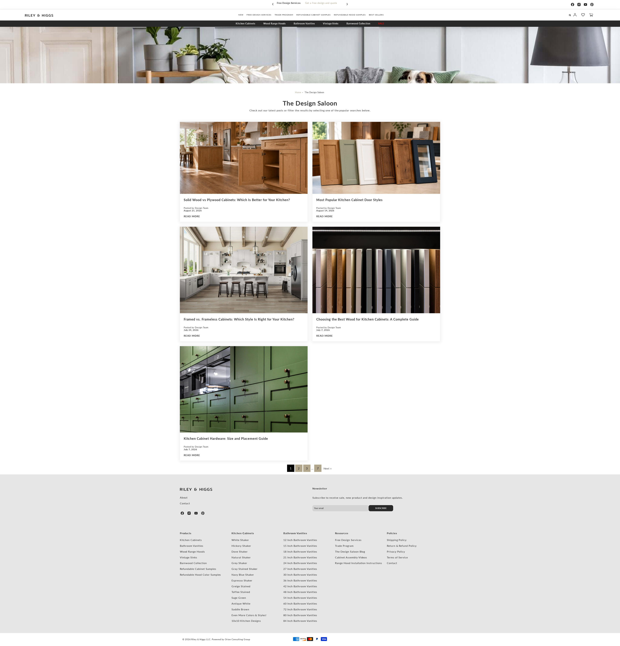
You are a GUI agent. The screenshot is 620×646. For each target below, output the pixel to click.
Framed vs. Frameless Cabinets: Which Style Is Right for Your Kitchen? (239, 319)
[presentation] (273, 3)
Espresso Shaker (242, 580)
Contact (185, 503)
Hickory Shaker (241, 545)
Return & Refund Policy (402, 545)
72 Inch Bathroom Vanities (300, 609)
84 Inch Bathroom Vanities (300, 620)
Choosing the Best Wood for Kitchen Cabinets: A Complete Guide (367, 319)
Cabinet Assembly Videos (351, 557)
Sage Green (239, 597)
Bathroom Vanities (304, 23)
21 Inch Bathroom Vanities (300, 557)
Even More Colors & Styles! (249, 615)
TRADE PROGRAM (284, 15)
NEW (240, 15)
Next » (328, 468)
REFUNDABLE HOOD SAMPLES (350, 15)
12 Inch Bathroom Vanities (300, 539)
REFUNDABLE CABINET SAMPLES (313, 15)
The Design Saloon (314, 92)
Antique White (241, 603)
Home (298, 92)
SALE (381, 23)
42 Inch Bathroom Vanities (300, 586)
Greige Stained (241, 586)
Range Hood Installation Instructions (358, 563)
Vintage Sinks (330, 23)
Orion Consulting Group (237, 639)
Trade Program (344, 545)
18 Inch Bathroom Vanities (300, 551)
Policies (392, 533)
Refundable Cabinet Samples (198, 568)
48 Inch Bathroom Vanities (300, 591)
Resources (341, 533)
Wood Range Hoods (274, 23)
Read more (192, 216)
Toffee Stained (241, 591)
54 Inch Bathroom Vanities (300, 597)
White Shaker (240, 539)
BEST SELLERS (376, 15)
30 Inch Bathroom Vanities (300, 574)
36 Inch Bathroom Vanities (300, 580)
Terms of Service (397, 557)
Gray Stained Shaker (245, 568)
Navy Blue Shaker (243, 574)
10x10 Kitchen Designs (246, 620)
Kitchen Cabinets (245, 23)
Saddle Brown (240, 609)
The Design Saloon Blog (350, 551)
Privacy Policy (396, 551)
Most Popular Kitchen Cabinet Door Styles (349, 200)
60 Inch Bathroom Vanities (300, 603)
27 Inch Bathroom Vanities (300, 568)
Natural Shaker (241, 557)
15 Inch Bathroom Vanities (300, 545)
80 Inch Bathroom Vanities (300, 615)
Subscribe (381, 508)
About (184, 497)
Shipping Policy (397, 539)
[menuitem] (241, 15)
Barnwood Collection (358, 23)
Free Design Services (348, 539)
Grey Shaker (239, 563)
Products (185, 533)
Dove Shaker (240, 551)
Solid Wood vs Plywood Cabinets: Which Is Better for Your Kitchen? (237, 200)
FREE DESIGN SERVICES (259, 15)
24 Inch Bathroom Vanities (300, 563)
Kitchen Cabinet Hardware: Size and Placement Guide (226, 438)
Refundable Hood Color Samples (200, 574)
